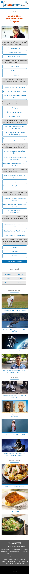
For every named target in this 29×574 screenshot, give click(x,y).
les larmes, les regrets (14, 112)
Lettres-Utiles (12, 559)
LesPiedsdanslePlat (19, 563)
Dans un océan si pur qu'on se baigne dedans (15, 140)
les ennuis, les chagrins (14, 116)
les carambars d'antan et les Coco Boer (15, 152)
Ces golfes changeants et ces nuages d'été (14, 211)
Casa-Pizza (8, 563)
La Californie (14, 67)
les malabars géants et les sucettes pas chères (14, 164)
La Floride (14, 71)
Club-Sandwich (22, 561)
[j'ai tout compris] (14, 4)
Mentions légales (5, 549)
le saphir (14, 247)
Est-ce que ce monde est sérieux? (15, 87)
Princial (5, 559)
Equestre (20, 278)
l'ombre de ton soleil (14, 48)
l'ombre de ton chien (14, 52)
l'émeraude (14, 252)
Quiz (14, 12)
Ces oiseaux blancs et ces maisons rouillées (14, 199)
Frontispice (8, 274)
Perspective (20, 274)
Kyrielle (8, 278)
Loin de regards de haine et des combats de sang (15, 134)
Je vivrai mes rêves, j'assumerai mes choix (14, 187)
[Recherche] (26, 2)
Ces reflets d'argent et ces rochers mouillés (14, 205)
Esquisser (8, 283)
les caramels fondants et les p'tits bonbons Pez (15, 158)
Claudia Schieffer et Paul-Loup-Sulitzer (14, 226)
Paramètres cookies (15, 551)
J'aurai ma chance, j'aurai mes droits (14, 182)
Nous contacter (16, 549)
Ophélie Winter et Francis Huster (14, 231)
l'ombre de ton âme (14, 56)
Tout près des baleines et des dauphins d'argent (14, 127)
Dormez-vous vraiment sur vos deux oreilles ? (14, 97)
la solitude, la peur (14, 108)
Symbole (20, 283)
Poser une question (18, 554)
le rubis (14, 256)
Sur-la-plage (13, 561)
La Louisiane (15, 75)
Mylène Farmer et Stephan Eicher (15, 235)
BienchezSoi (22, 559)
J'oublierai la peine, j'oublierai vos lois (14, 177)
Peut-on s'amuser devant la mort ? (14, 91)
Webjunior (4, 561)
